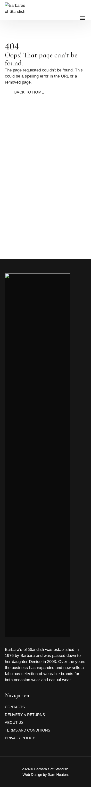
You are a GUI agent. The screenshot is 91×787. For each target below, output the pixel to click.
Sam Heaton (58, 774)
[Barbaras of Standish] (16, 16)
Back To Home (29, 92)
